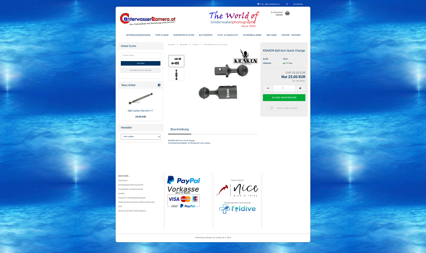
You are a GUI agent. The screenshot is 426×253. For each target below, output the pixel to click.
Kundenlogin (298, 4)
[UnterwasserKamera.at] (148, 19)
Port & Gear (161, 35)
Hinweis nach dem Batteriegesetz (132, 211)
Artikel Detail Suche (140, 70)
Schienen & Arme (252, 35)
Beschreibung (180, 129)
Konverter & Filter (183, 35)
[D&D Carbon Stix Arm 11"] (140, 98)
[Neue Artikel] (159, 85)
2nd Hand (271, 35)
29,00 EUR (140, 116)
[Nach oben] (417, 249)
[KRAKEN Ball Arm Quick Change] (224, 82)
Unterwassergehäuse (138, 35)
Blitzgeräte (206, 35)
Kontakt (121, 193)
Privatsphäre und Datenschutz (130, 189)
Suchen (140, 63)
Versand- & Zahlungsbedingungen (132, 198)
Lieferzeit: (267, 63)
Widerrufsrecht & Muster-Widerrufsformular (136, 202)
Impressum (123, 180)
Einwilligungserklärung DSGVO (130, 185)
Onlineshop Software (204, 238)
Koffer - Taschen (291, 35)
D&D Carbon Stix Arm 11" (140, 110)
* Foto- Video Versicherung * (269, 4)
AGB (120, 206)
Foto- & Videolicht (227, 35)
